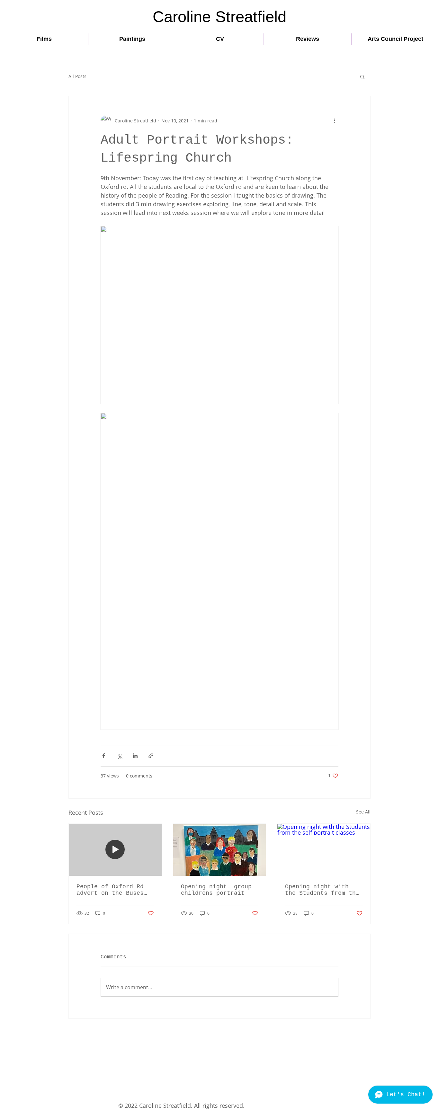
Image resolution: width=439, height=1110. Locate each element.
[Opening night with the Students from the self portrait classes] (323, 850)
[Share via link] (151, 756)
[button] (362, 76)
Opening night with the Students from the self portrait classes (322, 890)
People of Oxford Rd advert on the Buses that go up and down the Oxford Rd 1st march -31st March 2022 (110, 890)
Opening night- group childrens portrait (216, 890)
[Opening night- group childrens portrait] (219, 850)
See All (363, 812)
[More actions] (334, 120)
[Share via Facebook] (104, 756)
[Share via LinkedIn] (135, 756)
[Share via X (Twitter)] (119, 756)
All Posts (77, 76)
